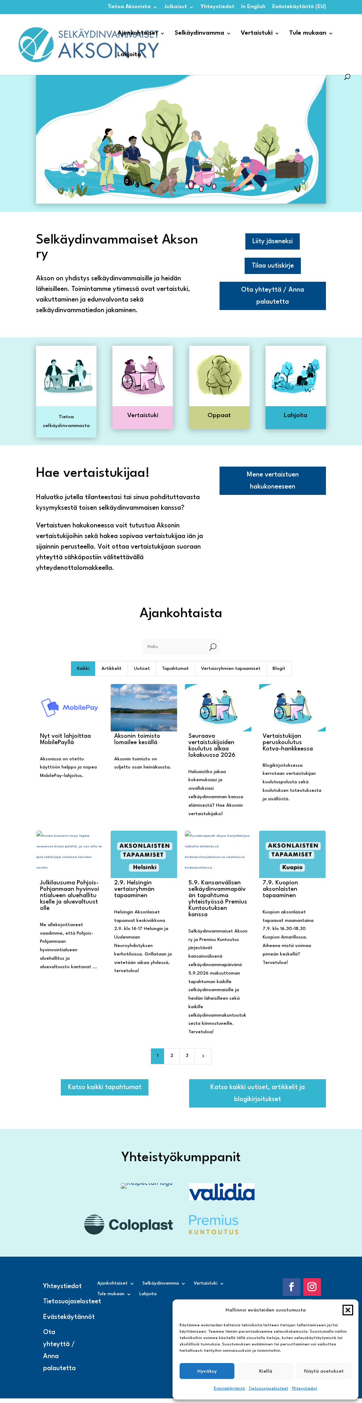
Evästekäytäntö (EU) (299, 7)
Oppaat (219, 416)
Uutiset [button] (142, 668)
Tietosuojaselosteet (268, 1389)
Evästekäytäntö (229, 1389)
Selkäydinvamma (199, 33)
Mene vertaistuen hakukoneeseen (273, 481)
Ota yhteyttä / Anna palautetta (272, 296)
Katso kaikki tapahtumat (104, 1087)
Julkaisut (175, 7)
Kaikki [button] (83, 668)
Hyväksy (207, 1371)
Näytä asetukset (324, 1371)
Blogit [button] (279, 668)
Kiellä (265, 1371)
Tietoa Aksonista (129, 7)
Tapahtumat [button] (175, 668)
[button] (347, 1310)
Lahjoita (129, 55)
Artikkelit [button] (111, 668)
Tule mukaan (307, 33)
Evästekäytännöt (69, 1317)
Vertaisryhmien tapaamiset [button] (231, 668)
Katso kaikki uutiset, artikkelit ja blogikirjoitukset (257, 1093)
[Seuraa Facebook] (291, 1287)
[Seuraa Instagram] (312, 1287)
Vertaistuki (257, 33)
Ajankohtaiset (137, 33)
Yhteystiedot (304, 1389)
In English (253, 7)
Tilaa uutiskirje (273, 266)
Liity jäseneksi (272, 241)
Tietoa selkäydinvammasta (66, 421)
